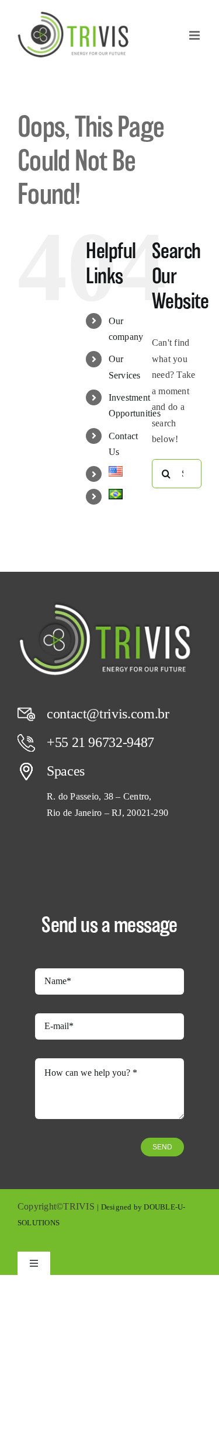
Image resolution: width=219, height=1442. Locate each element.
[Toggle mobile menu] (195, 35)
